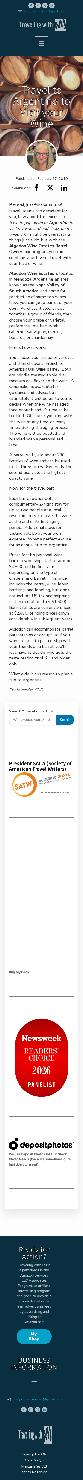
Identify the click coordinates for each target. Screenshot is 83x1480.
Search (65, 719)
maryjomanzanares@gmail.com (44, 11)
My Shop (34, 1336)
